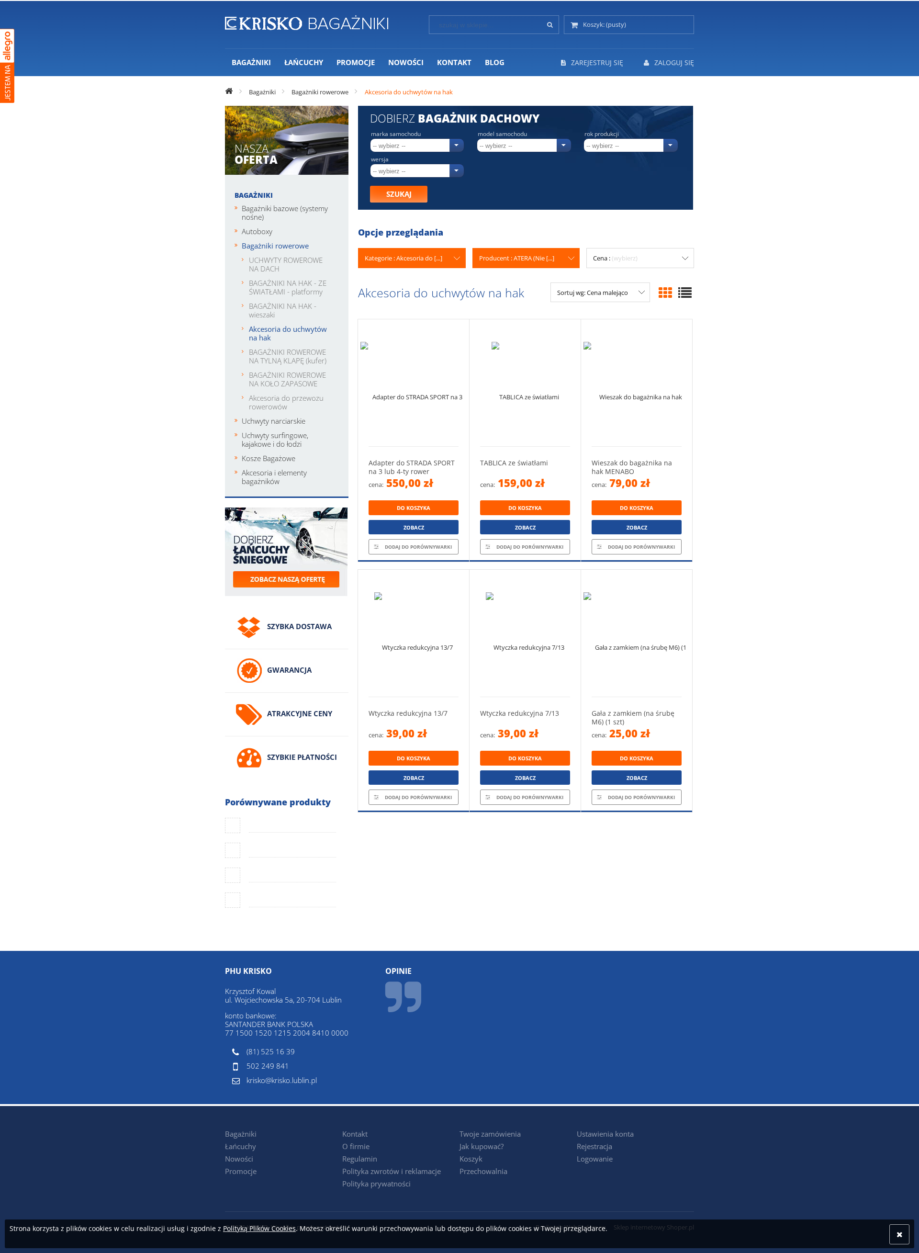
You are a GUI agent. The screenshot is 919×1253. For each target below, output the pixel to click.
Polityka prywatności (376, 1183)
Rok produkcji (601, 134)
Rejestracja (594, 1146)
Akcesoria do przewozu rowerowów (286, 402)
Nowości (239, 1158)
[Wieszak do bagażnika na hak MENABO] (636, 382)
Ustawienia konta (605, 1134)
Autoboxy (257, 231)
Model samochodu (502, 134)
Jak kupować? (482, 1146)
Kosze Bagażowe (268, 458)
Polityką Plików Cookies (259, 1228)
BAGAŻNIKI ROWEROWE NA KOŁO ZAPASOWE (287, 379)
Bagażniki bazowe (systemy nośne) (285, 212)
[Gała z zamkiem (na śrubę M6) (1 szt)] (636, 633)
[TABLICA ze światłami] (525, 382)
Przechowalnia (483, 1171)
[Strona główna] (306, 21)
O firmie (356, 1146)
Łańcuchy (240, 1146)
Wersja (380, 159)
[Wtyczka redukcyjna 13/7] (413, 633)
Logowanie (595, 1158)
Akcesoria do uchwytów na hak (288, 333)
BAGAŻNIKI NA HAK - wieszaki (282, 310)
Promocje (241, 1171)
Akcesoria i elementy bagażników (274, 477)
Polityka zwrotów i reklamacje (391, 1171)
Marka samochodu (396, 134)
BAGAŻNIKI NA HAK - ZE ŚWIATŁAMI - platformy (287, 287)
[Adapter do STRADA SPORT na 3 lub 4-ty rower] (413, 382)
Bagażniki (254, 195)
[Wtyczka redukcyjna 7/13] (525, 633)
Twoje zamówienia (490, 1134)
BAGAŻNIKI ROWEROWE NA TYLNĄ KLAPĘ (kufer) (287, 356)
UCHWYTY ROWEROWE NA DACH (286, 264)
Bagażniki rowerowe (275, 245)
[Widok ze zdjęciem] (665, 292)
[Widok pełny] (685, 292)
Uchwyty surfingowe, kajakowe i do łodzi (275, 439)
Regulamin (359, 1158)
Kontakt (355, 1134)
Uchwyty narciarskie (273, 421)
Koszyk (471, 1158)
